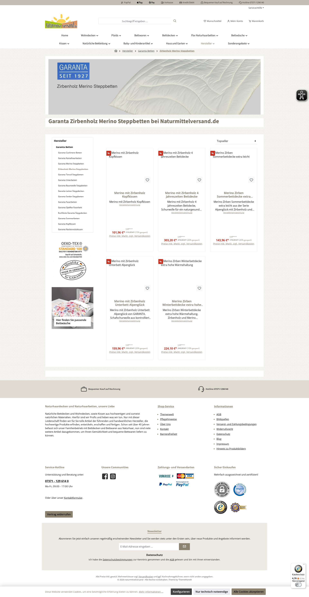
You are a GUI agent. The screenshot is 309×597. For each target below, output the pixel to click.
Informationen (223, 406)
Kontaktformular (73, 497)
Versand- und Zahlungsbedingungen (236, 424)
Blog (218, 438)
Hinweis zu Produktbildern (231, 448)
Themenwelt (167, 414)
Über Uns (165, 424)
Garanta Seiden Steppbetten (71, 196)
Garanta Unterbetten (67, 180)
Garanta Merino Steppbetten (71, 163)
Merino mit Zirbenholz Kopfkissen (129, 194)
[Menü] (304, 565)
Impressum (222, 443)
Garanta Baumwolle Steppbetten (72, 185)
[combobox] (134, 21)
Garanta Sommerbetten (69, 218)
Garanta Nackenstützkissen (70, 229)
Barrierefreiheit (168, 434)
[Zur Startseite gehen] (61, 21)
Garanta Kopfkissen (67, 224)
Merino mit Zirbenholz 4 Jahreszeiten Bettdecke (181, 194)
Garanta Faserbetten (67, 202)
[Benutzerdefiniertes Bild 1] (166, 476)
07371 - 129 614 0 (57, 481)
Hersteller (60, 141)
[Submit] (184, 546)
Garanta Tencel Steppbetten (70, 174)
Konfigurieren (181, 591)
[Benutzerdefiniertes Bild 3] (166, 484)
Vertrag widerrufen (59, 514)
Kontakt (164, 429)
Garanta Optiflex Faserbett (70, 207)
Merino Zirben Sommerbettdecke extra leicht (233, 194)
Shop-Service (166, 406)
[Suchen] (175, 21)
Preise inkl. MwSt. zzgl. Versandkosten (129, 236)
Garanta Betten (64, 147)
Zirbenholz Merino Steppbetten (73, 169)
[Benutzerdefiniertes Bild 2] (185, 476)
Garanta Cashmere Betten (70, 152)
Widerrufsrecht (224, 429)
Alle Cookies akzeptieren (249, 591)
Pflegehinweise (168, 419)
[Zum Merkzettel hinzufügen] (147, 180)
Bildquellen (222, 419)
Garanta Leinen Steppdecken (71, 191)
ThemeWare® (185, 579)
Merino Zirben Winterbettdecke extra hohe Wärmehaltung (181, 302)
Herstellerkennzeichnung (129, 205)
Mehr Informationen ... (151, 591)
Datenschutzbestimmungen (118, 559)
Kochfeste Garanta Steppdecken (72, 213)
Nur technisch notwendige (212, 591)
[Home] (116, 51)
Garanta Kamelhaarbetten (70, 158)
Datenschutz (223, 434)
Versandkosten (146, 576)
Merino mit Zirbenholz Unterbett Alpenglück (129, 302)
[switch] (298, 585)
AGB (218, 414)
